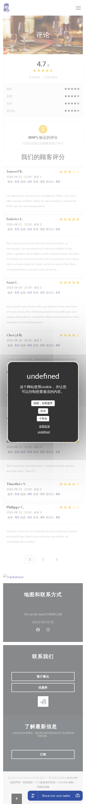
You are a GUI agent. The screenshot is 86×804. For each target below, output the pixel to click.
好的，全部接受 (43, 403)
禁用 (43, 411)
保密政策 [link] (44, 426)
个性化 (43, 418)
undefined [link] (44, 432)
